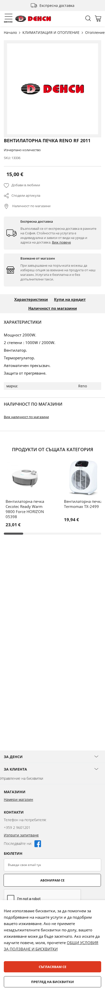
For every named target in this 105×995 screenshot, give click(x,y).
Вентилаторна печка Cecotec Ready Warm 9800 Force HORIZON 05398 (25, 509)
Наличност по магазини (30, 206)
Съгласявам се (52, 966)
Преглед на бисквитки (52, 981)
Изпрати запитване (21, 835)
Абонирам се (52, 880)
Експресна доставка (57, 5)
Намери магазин (18, 799)
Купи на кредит (70, 299)
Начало (11, 32)
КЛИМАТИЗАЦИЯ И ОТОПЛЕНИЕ (51, 32)
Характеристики (31, 299)
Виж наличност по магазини (26, 417)
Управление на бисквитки (21, 778)
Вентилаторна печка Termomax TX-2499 (83, 504)
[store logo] (33, 19)
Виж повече (61, 242)
